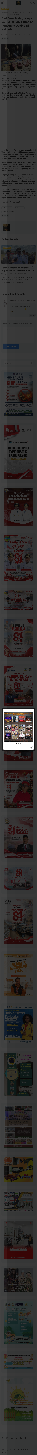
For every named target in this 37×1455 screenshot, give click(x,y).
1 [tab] (16, 743)
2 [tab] (18, 743)
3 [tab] (20, 743)
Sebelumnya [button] (6, 726)
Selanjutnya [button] (31, 726)
